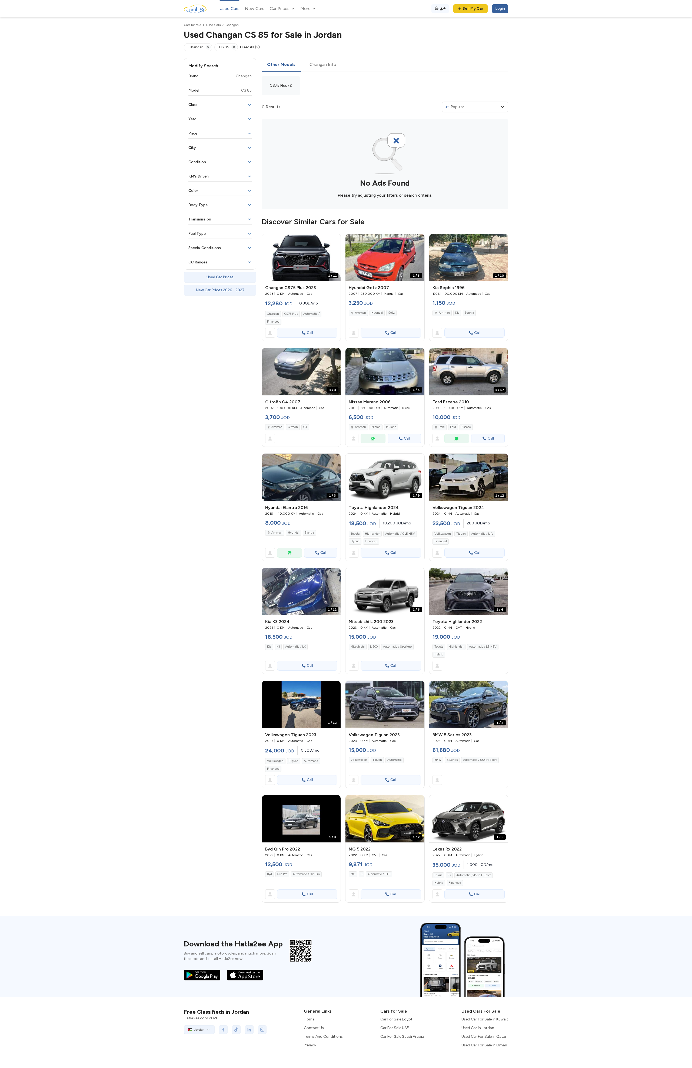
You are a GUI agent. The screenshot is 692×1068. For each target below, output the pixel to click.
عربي (443, 8)
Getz (391, 312)
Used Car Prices (220, 277)
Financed (273, 321)
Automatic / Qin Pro (306, 874)
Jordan (199, 1030)
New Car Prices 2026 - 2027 (220, 290)
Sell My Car (473, 8)
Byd (269, 874)
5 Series (452, 760)
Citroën (293, 427)
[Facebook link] (223, 1029)
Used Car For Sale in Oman (484, 1045)
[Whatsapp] (373, 438)
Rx (449, 875)
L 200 (374, 646)
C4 (305, 427)
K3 (278, 646)
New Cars (254, 8)
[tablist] (385, 65)
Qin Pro (282, 874)
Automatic (311, 761)
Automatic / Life (482, 533)
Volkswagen (442, 533)
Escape (466, 427)
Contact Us (314, 1028)
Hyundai (377, 312)
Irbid (442, 427)
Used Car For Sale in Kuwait (484, 1019)
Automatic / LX (295, 646)
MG (353, 874)
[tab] (281, 65)
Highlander (372, 533)
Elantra (309, 532)
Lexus (438, 875)
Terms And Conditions (323, 1036)
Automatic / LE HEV (483, 646)
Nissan (376, 427)
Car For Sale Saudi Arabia (402, 1036)
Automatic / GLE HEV (400, 533)
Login (500, 8)
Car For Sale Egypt (396, 1019)
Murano (391, 427)
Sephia (469, 312)
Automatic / (311, 314)
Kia (457, 312)
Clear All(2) (250, 47)
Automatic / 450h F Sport (473, 875)
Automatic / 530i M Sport (480, 760)
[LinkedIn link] (249, 1029)
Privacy (310, 1045)
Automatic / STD (379, 874)
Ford (453, 427)
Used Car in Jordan (477, 1028)
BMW (437, 760)
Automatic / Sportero (397, 646)
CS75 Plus (291, 314)
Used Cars (229, 8)
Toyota (355, 533)
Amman (360, 312)
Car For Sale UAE (394, 1028)
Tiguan (461, 533)
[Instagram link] (262, 1029)
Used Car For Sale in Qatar (484, 1036)
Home (309, 1019)
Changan (273, 314)
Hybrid (355, 541)
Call (310, 332)
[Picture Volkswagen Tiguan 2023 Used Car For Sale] (384, 704)
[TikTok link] (236, 1029)
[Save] (334, 240)
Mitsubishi (358, 646)
